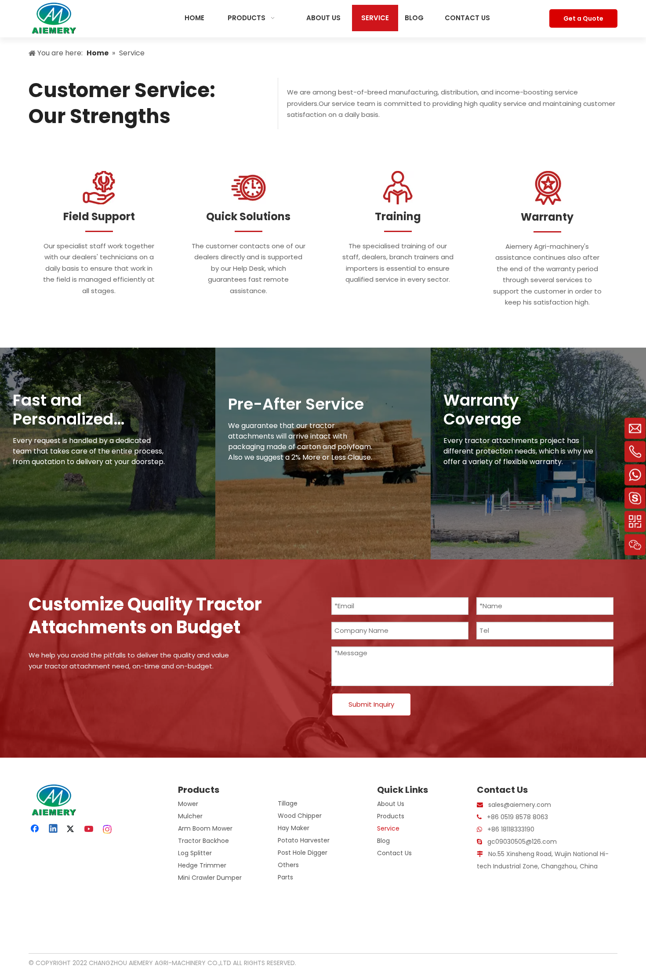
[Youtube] (90, 829)
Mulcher (190, 816)
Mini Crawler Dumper (210, 877)
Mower (188, 803)
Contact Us (394, 853)
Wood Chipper (300, 815)
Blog (383, 840)
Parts (285, 877)
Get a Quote (583, 18)
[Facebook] (36, 829)
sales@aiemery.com (519, 804)
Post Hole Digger (302, 852)
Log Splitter (195, 853)
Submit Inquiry (371, 704)
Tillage (288, 803)
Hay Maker (293, 828)
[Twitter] (72, 829)
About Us (390, 803)
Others (288, 864)
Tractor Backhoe (203, 840)
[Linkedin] (54, 829)
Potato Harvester (304, 840)
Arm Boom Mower (205, 828)
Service (388, 828)
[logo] (53, 800)
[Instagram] (108, 829)
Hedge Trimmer (202, 865)
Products (390, 816)
